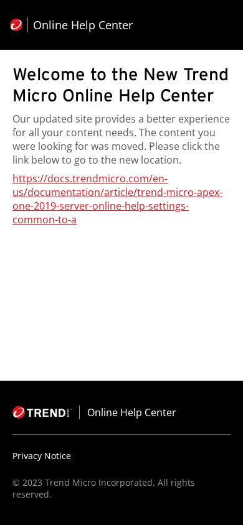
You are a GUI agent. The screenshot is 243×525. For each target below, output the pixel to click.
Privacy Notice (41, 456)
